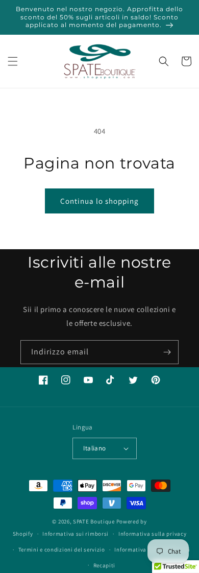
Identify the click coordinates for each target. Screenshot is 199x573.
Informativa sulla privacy (152, 533)
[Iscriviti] (167, 352)
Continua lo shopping (99, 201)
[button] (13, 61)
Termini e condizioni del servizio (61, 549)
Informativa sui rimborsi (75, 533)
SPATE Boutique (94, 521)
